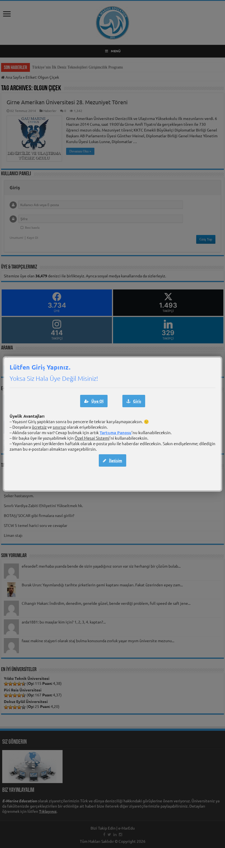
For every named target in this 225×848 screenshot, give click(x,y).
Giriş (137, 400)
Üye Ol (97, 400)
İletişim (115, 460)
